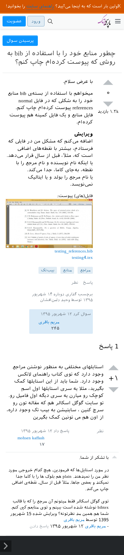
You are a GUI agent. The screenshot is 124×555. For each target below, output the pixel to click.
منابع (67, 270)
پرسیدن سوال (20, 40)
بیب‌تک (47, 270)
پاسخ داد (61, 431)
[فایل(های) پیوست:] (49, 245)
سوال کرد (82, 314)
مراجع (85, 270)
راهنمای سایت (40, 6)
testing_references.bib (74, 251)
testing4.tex (82, 257)
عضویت (14, 21)
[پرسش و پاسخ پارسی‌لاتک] (104, 24)
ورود (35, 21)
